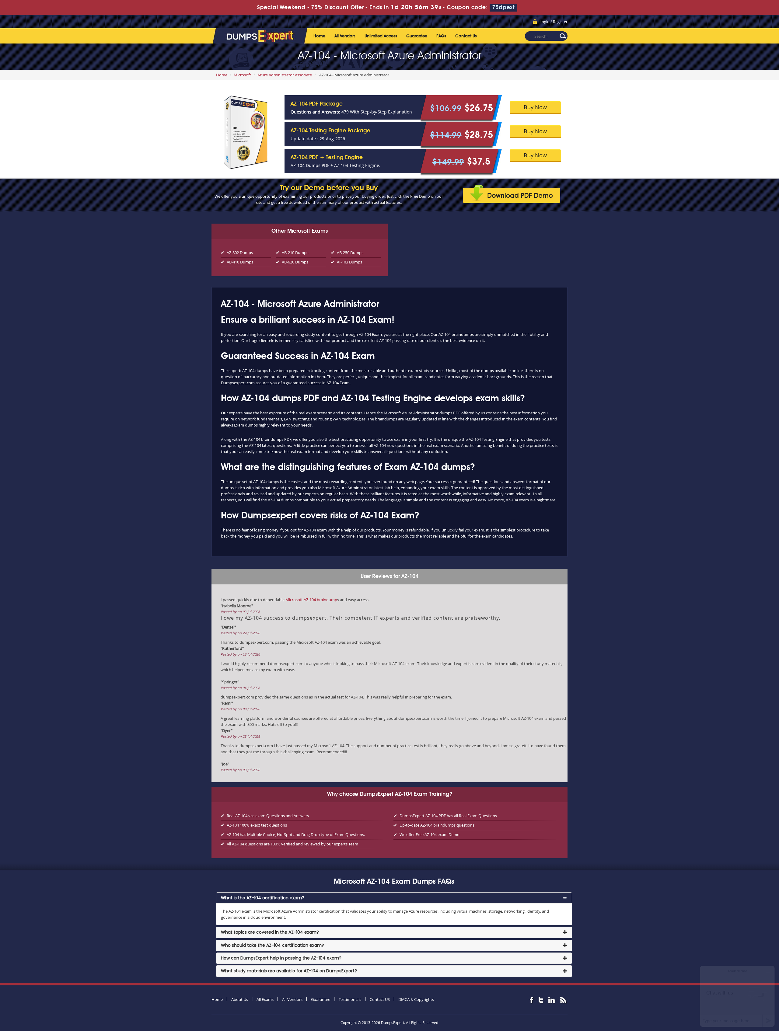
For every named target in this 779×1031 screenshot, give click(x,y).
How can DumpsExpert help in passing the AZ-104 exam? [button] (281, 958)
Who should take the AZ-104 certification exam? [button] (272, 945)
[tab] (394, 898)
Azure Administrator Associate (284, 75)
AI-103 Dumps (349, 262)
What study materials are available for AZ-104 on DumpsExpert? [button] (289, 971)
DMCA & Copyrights (416, 999)
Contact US (380, 999)
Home (319, 36)
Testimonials (350, 999)
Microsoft (242, 75)
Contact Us (466, 36)
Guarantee (416, 36)
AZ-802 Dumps (240, 252)
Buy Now (535, 107)
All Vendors (344, 36)
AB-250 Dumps (350, 252)
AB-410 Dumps (240, 262)
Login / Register (554, 21)
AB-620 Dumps (295, 262)
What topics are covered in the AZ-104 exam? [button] (270, 932)
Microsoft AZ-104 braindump (311, 599)
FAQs (441, 36)
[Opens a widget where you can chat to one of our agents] (737, 996)
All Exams (265, 999)
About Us (239, 999)
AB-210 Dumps (295, 252)
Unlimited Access (381, 36)
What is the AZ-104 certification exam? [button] (262, 898)
